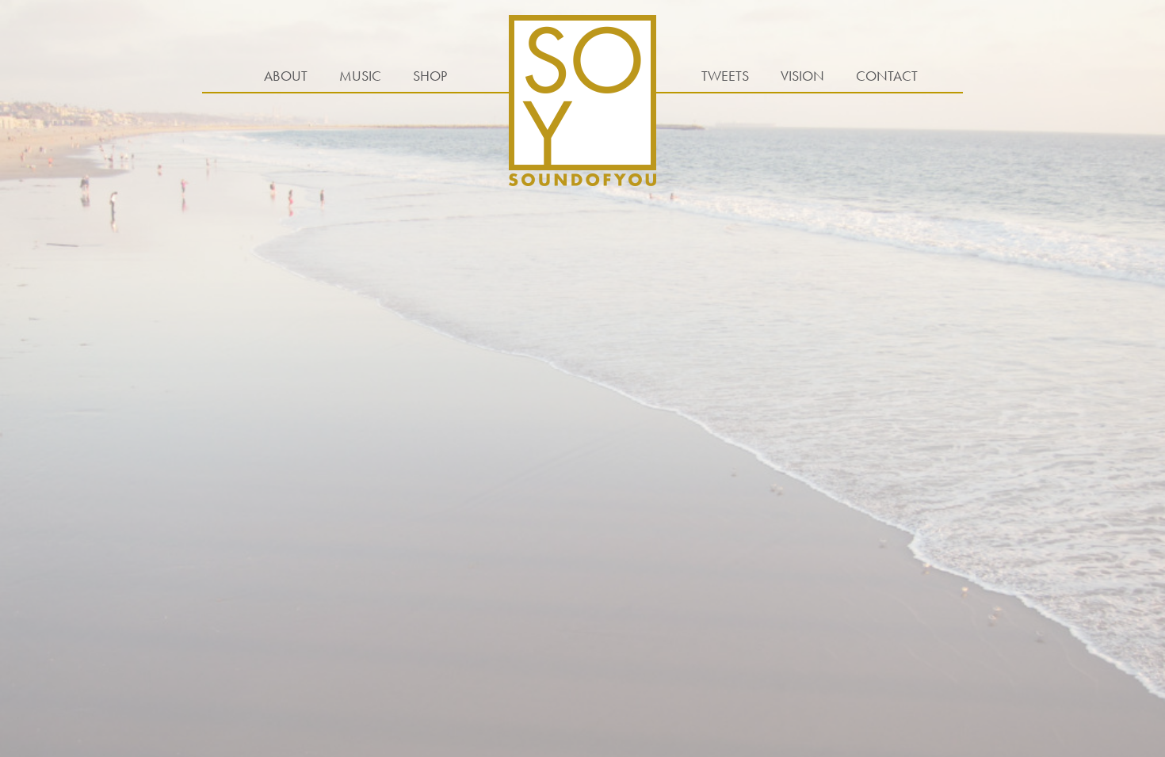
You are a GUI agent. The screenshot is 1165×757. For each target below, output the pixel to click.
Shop (430, 76)
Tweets (725, 76)
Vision (802, 76)
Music (360, 76)
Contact (887, 76)
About (285, 76)
